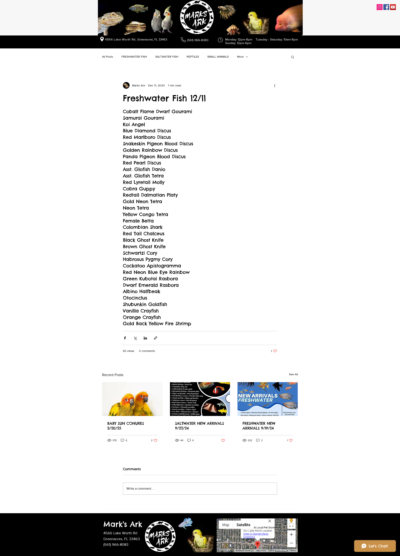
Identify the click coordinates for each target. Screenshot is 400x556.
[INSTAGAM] (379, 7)
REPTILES (193, 56)
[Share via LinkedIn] (145, 338)
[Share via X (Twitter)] (135, 338)
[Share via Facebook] (125, 338)
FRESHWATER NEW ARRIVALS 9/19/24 (258, 426)
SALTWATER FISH (166, 56)
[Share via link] (156, 338)
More (240, 56)
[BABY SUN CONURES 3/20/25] (132, 399)
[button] (293, 56)
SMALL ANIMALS (218, 56)
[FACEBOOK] (386, 7)
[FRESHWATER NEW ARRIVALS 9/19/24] (268, 399)
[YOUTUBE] (393, 7)
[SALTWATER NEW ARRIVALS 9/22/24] (200, 399)
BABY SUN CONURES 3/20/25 (125, 426)
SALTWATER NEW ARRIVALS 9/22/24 (199, 426)
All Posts (107, 56)
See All (293, 374)
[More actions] (274, 85)
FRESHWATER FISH (134, 56)
